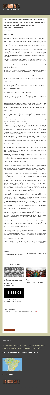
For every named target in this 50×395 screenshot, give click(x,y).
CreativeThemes (24, 392)
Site (34, 314)
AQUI (39, 387)
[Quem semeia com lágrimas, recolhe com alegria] (36, 272)
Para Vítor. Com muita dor (10, 299)
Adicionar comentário (9, 318)
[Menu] (47, 7)
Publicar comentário (9, 330)
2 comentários (18, 301)
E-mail (21, 314)
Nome (6, 314)
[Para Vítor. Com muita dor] (14, 293)
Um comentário (40, 282)
